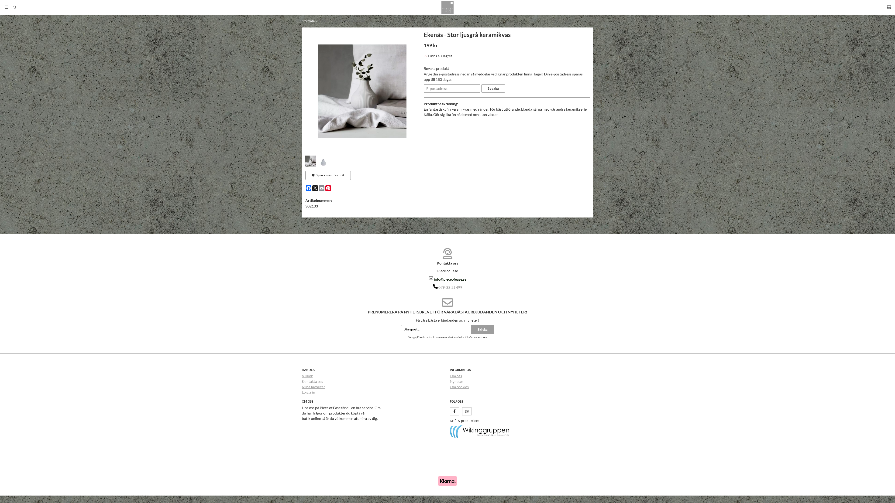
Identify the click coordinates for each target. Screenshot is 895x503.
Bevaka (493, 88)
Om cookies (459, 386)
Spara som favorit (329, 175)
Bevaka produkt (436, 68)
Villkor (307, 376)
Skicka (483, 329)
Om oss (456, 376)
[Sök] (14, 7)
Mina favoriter (313, 386)
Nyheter (456, 381)
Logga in (308, 392)
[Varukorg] (889, 7)
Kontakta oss (312, 381)
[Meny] (6, 7)
